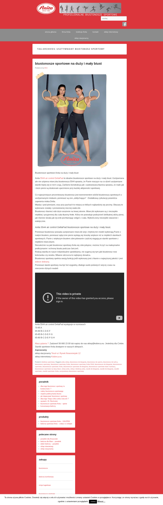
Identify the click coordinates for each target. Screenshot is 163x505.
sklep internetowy (111, 32)
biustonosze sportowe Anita (53, 367)
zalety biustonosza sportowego (51, 391)
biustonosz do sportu (94, 362)
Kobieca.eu (56, 357)
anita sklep (65, 362)
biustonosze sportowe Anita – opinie (53, 404)
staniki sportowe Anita (51, 371)
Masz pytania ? (42, 343)
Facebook (124, 24)
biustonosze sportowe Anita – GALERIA (55, 421)
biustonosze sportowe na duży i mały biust (68, 63)
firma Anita (66, 32)
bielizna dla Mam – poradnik (50, 441)
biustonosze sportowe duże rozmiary (102, 367)
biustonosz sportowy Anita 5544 (82, 364)
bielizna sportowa (48, 362)
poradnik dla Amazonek (49, 439)
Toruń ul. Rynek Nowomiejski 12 (65, 353)
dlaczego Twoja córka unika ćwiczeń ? (54, 399)
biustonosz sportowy (42, 364)
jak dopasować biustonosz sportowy (53, 396)
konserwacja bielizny (48, 406)
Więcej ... (101, 501)
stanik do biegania (92, 369)
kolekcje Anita (81, 32)
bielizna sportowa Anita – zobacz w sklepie (56, 424)
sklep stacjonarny (81, 38)
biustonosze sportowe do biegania (75, 367)
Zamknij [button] (93, 501)
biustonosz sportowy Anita (60, 364)
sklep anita (66, 369)
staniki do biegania (106, 369)
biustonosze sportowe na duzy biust (48, 369)
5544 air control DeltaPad (51, 178)
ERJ (45, 68)
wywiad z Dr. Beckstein (49, 401)
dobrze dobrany (42, 262)
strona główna (50, 32)
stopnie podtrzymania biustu (50, 394)
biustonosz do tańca (110, 362)
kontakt (95, 32)
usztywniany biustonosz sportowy (71, 371)
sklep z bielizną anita (77, 369)
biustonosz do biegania (78, 362)
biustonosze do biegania (103, 364)
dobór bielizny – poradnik (49, 444)
